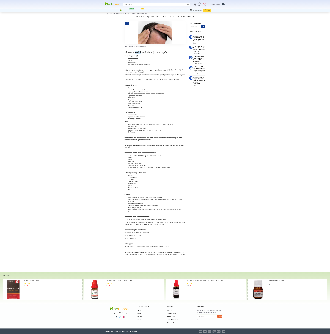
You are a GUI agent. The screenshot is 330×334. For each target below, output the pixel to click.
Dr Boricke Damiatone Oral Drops (33, 280)
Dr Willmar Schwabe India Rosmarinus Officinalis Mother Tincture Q (205, 280)
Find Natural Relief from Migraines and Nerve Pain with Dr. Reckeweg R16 (199, 69)
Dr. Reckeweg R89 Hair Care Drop (278, 280)
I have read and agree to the (209, 320)
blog (111, 13)
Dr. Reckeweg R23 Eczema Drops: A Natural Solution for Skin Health (199, 38)
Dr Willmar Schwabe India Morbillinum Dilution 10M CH (119, 280)
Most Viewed (6, 275)
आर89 (138, 52)
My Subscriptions (195, 23)
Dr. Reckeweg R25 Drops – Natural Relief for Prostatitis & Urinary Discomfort (199, 80)
